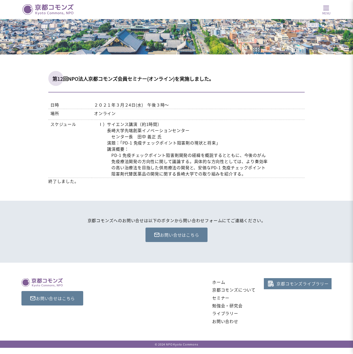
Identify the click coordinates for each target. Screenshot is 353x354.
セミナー (220, 298)
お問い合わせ (225, 321)
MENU (326, 13)
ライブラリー (225, 313)
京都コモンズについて (234, 290)
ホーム (218, 282)
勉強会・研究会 (227, 305)
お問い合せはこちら (179, 235)
